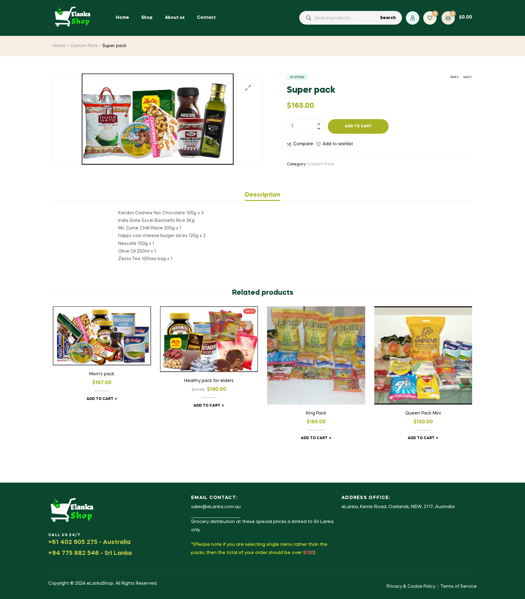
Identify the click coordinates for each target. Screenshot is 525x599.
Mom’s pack (101, 374)
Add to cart (358, 126)
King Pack (316, 413)
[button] (248, 88)
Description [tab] (262, 195)
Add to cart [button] (100, 399)
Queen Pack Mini (423, 413)
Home (59, 46)
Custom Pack (84, 46)
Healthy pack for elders (209, 381)
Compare (303, 144)
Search (388, 18)
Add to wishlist (338, 144)
